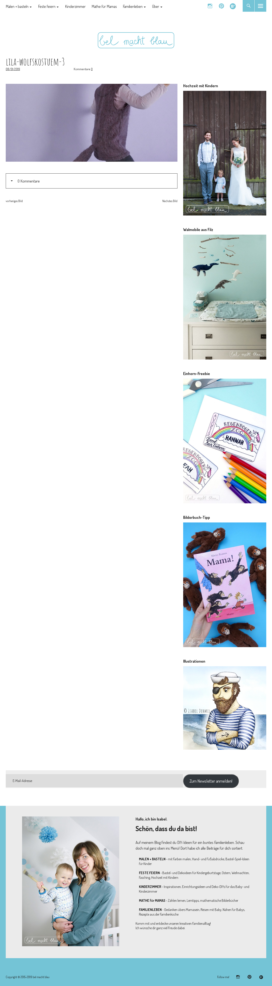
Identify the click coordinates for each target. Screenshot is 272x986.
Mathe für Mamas (104, 6)
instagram (210, 6)
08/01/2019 (13, 69)
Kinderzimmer (75, 6)
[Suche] (248, 6)
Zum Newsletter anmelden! (211, 781)
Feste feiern (46, 6)
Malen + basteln (17, 6)
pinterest (221, 6)
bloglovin (233, 6)
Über (155, 6)
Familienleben (133, 6)
